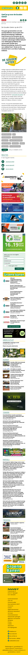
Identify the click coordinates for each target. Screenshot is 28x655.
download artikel (10, 161)
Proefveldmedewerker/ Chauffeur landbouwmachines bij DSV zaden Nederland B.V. (17, 305)
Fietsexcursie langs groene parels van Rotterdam (17, 387)
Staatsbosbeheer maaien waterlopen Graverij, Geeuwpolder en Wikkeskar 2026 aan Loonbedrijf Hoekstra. (13, 416)
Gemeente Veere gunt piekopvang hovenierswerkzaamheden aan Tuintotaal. (13, 421)
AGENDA (6, 360)
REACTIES (4, 155)
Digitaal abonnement (13, 609)
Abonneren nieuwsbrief (14, 611)
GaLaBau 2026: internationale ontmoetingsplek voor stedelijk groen (17, 364)
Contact (10, 607)
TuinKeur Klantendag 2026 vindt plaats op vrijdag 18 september (17, 376)
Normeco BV (5, 140)
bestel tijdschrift (10, 165)
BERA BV (22, 143)
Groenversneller (12, 602)
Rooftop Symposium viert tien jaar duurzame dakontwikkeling (16, 382)
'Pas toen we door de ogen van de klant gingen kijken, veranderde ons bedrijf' (17, 537)
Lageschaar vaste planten (16, 140)
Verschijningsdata (12, 627)
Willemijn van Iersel (6, 22)
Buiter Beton (15, 143)
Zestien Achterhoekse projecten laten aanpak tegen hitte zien (16, 543)
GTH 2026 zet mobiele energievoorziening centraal (17, 369)
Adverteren (11, 625)
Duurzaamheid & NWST (14, 604)
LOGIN (4, 149)
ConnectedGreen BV (17, 137)
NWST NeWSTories (6, 134)
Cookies (10, 624)
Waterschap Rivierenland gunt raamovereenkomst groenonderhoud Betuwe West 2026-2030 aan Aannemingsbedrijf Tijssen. (12, 427)
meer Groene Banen (14, 326)
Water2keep (5, 146)
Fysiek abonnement (13, 598)
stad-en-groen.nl (9, 648)
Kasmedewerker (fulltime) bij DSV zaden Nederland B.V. (17, 311)
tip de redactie (9, 169)
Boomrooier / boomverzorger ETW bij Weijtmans (17, 321)
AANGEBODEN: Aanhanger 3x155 (11, 342)
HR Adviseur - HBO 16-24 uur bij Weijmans (17, 316)
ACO (14, 134)
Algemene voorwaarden (14, 618)
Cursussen (10, 606)
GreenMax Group (6, 137)
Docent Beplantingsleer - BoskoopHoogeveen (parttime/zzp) (16, 293)
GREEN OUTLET (8, 340)
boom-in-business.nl (19, 650)
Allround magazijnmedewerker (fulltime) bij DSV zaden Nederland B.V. (16, 280)
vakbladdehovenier (14, 640)
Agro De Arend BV (6, 143)
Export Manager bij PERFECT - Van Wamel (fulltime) (17, 298)
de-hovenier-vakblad (15, 638)
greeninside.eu (11, 652)
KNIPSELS (6, 459)
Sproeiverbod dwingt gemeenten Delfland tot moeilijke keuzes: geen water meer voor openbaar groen (17, 530)
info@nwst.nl (13, 631)
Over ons (10, 600)
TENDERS (6, 412)
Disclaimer (10, 620)
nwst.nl (18, 652)
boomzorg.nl (18, 648)
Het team (10, 613)
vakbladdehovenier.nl (7, 650)
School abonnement (13, 615)
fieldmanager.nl (9, 646)
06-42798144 (13, 636)
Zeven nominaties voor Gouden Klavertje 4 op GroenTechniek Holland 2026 (17, 549)
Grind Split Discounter (17, 94)
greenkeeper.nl (18, 646)
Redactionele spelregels (14, 616)
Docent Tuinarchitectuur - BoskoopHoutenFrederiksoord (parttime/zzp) (17, 287)
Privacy (9, 622)
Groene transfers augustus (17, 522)
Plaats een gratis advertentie (10, 346)
